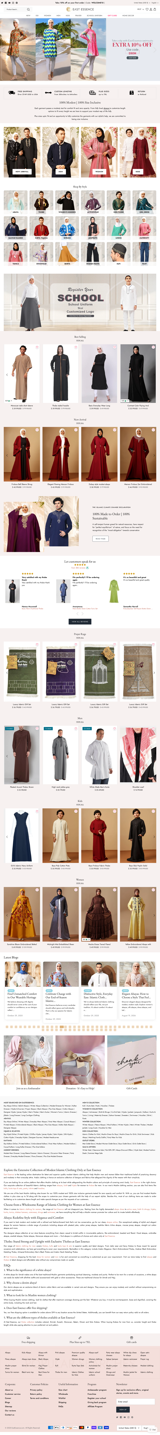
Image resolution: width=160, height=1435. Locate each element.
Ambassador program (97, 1389)
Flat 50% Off (109, 1150)
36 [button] (52, 1030)
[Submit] (28, 9)
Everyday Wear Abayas (38, 1121)
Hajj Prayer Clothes (43, 1367)
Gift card (112, 15)
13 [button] (61, 1027)
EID (37, 15)
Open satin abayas (144, 1354)
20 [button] (92, 1027)
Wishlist (61, 1398)
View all (80, 340)
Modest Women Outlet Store (107, 1143)
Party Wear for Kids (114, 1137)
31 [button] (142, 1027)
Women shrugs (78, 1359)
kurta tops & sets (15, 1188)
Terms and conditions (39, 1398)
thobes (91, 1185)
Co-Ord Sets (115, 1112)
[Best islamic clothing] (80, 49)
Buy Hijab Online (10, 1134)
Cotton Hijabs (9, 1137)
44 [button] (88, 1030)
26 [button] (119, 1027)
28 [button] (128, 1027)
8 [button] (38, 1027)
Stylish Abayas (23, 1106)
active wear (131, 1209)
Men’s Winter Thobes (138, 1124)
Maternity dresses (130, 1365)
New (28, 15)
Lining (91, 1115)
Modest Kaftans (69, 1143)
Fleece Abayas (100, 1124)
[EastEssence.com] (80, 9)
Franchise (92, 1394)
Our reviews (10, 1410)
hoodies (41, 1188)
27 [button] (124, 1027)
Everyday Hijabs (22, 1137)
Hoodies (104, 1106)
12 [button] (56, 1027)
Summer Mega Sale (95, 1153)
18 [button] (84, 1027)
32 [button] (146, 1027)
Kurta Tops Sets (78, 1365)
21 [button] (97, 1027)
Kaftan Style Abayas (66, 1124)
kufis (5, 1188)
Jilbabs (6, 1115)
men (56, 1257)
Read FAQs (100, 539)
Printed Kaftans (24, 1143)
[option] (80, 49)
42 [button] (79, 1030)
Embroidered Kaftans (39, 1143)
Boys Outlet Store (124, 1143)
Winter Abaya (23, 1121)
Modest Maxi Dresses (12, 1153)
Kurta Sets (90, 1106)
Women (47, 15)
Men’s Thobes (33, 1112)
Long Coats (93, 1128)
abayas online (112, 1222)
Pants (98, 1106)
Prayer (78, 15)
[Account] (150, 9)
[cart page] (154, 9)
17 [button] (79, 1027)
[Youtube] (9, 3)
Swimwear (134, 1115)
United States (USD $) (141, 3)
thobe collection (27, 1322)
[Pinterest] (17, 3)
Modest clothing (146, 1365)
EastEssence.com (18, 1428)
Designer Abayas (10, 1128)
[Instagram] (13, 3)
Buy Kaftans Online (11, 1143)
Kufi (83, 1106)
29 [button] (133, 1027)
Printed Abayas (9, 1124)
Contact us (9, 1414)
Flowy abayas (10, 1359)
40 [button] (70, 1030)
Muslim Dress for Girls (128, 1134)
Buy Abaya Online (10, 1106)
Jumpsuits (138, 1112)
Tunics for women (12, 1372)
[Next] (155, 50)
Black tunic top (28, 1372)
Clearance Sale (98, 1150)
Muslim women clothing (41, 1295)
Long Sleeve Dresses (28, 1153)
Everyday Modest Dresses (20, 1156)
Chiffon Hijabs (35, 1134)
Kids (68, 15)
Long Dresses (15, 1115)
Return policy (36, 1394)
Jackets (130, 1112)
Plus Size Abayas (55, 1109)
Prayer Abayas (30, 1109)
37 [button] (56, 1030)
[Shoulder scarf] (138, 755)
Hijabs (124, 1112)
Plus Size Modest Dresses (53, 1156)
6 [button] (29, 1027)
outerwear (33, 1212)
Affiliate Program (95, 1406)
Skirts (149, 1115)
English (154, 3)
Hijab (57, 1359)
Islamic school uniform (94, 1373)
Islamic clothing (146, 1372)
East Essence (93, 1170)
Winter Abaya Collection (39, 1106)
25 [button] (115, 1027)
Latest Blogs (11, 957)
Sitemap (8, 1406)
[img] (80, 564)
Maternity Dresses (101, 1115)
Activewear (93, 1112)
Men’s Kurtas (44, 1112)
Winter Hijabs (123, 1124)
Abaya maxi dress (29, 1359)
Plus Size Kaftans (38, 1147)
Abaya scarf (93, 1352)
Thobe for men (61, 1372)
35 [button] (47, 1030)
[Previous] (5, 50)
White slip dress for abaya (129, 1354)
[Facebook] (6, 3)
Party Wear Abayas (55, 1121)
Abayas (85, 1112)
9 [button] (43, 1027)
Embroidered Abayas (24, 1124)
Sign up (123, 1409)
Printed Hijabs (23, 1134)
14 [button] (65, 1027)
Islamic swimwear (130, 1359)
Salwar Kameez (114, 1115)
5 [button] (25, 1027)
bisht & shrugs (143, 1209)
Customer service (12, 1394)
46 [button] (97, 1030)
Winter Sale (86, 1150)
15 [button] (70, 1027)
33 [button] (151, 1027)
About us (9, 1389)
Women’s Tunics (57, 1112)
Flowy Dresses (37, 1156)
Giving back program (97, 1402)
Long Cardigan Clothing (31, 1115)
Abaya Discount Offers (124, 1150)
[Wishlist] (147, 9)
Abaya (7, 1218)
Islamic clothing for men (26, 1246)
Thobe (8, 1241)
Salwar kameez (112, 1359)
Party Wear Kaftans (55, 1143)
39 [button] (65, 1030)
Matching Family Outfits (97, 1137)
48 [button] (106, 1030)
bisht (66, 1185)
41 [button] (74, 1030)
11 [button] (52, 1027)
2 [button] (11, 1027)
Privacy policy (36, 1389)
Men (58, 15)
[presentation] (7, 375)
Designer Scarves (35, 1137)
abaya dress (119, 1209)
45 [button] (92, 1030)
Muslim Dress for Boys (110, 1134)
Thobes (111, 1106)
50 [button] (115, 1030)
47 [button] (101, 1030)
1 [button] (7, 1027)
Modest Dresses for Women (60, 1106)
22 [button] (101, 1027)
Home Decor (128, 15)
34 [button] (43, 1030)
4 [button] (20, 1027)
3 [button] (16, 1027)
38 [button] (61, 1030)
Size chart (62, 1389)
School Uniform (94, 15)
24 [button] (110, 1027)
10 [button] (47, 1027)
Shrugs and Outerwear (110, 1373)
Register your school (97, 1398)
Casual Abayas (69, 1121)
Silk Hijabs (68, 1134)
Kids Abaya (26, 1352)
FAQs (60, 1406)
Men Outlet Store (88, 1143)
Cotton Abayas (68, 1109)
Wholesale (63, 1394)
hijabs (74, 1185)
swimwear (51, 1212)
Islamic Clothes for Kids (91, 1134)
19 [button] (88, 1027)
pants (25, 1188)
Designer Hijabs (10, 1112)
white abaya (43, 1270)
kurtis (6, 1212)
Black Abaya (43, 1359)
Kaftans (145, 1112)
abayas (107, 108)
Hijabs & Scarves (17, 1109)
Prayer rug (144, 1359)
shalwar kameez (21, 1212)
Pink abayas (60, 1352)
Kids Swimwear (143, 1134)
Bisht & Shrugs (104, 1112)
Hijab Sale (138, 1150)
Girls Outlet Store (139, 1143)
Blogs (7, 1402)
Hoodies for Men (105, 1128)
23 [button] (106, 1027)
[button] (78, 613)
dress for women (43, 1257)
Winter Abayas (87, 1124)
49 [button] (110, 1030)
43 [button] (83, 1030)
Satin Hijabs (58, 1134)
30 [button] (137, 1027)
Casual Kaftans (9, 1147)
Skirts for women (28, 1365)
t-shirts (31, 1188)
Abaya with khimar (42, 1354)
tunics (11, 1212)
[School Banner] (80, 302)
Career (8, 1398)
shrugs (40, 1212)
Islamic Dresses (70, 1112)
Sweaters (125, 1115)
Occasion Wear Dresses (60, 1153)
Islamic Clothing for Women (65, 1205)
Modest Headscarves (51, 1137)
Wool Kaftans (112, 1124)
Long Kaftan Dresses (23, 1147)
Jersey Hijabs (22, 1112)
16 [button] (74, 1027)
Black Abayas (42, 1109)
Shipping (62, 1402)
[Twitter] (2, 3)
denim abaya (29, 1282)
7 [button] (34, 1027)
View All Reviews (80, 621)
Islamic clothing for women (30, 1209)
